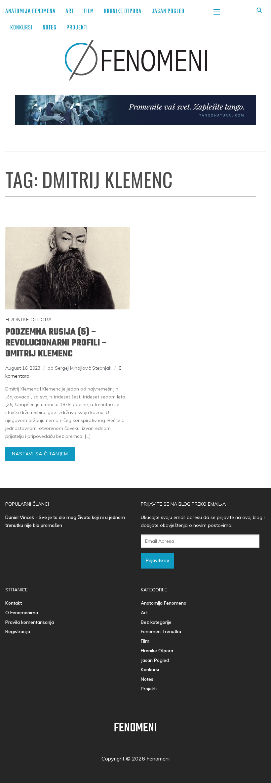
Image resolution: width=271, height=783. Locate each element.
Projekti (77, 28)
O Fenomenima (21, 613)
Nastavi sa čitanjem (40, 454)
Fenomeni (135, 728)
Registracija (17, 631)
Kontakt (13, 603)
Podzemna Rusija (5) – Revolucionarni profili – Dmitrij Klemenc (56, 343)
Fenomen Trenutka (161, 631)
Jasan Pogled (167, 11)
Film (89, 11)
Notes (50, 28)
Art (69, 11)
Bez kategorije (156, 622)
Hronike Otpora (122, 11)
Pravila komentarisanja (29, 622)
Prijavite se (157, 560)
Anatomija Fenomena (30, 11)
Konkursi (21, 28)
